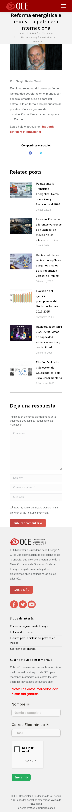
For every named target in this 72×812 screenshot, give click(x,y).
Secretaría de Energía (22, 648)
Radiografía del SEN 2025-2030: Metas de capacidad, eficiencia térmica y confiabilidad (49, 337)
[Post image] (21, 190)
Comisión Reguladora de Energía (29, 626)
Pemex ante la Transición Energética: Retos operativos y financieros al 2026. (48, 194)
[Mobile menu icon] (63, 6)
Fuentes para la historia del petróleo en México (32, 640)
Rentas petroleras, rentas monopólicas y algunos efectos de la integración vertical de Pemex (48, 265)
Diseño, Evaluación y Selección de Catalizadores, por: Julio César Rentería (49, 370)
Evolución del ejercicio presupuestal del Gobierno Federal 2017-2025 (47, 301)
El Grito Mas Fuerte (21, 632)
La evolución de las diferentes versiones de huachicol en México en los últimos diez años (49, 230)
